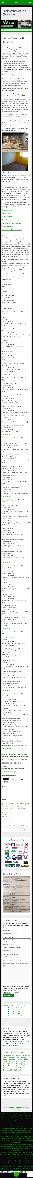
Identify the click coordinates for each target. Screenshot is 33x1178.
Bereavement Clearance (11, 1062)
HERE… (16, 90)
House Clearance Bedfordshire (19, 1116)
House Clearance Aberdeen (11, 1114)
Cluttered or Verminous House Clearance (13, 1160)
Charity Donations (17, 1070)
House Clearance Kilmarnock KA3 (12, 1009)
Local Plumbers (7, 226)
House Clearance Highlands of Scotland (14, 825)
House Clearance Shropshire (9, 1152)
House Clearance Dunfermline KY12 (13, 1016)
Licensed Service (15, 1064)
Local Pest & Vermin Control (12, 230)
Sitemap (2, 1166)
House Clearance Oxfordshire (19, 1146)
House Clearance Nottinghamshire (11, 1144)
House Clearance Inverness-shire (9, 1136)
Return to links (7, 374)
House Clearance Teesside (14, 1154)
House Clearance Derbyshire (17, 1122)
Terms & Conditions (17, 1166)
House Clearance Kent (26, 1136)
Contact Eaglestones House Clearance (14, 754)
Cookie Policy (24, 1168)
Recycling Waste (23, 1060)
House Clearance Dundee (17, 1126)
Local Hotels (6, 213)
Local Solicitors (7, 210)
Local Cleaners (7, 216)
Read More (14, 1045)
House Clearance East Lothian (10, 1128)
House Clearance (9, 1066)
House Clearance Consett (22, 830)
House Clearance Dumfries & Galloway (22, 1124)
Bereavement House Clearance (21, 1158)
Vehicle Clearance (9, 1060)
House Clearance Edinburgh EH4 (12, 1014)
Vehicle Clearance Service (22, 1162)
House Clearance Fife (20, 1130)
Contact (8, 1166)
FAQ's (7, 1168)
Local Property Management (11, 220)
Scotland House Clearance (12, 1056)
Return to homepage (9, 772)
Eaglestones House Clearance (14, 12)
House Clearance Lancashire (14, 1140)
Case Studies (20, 1058)
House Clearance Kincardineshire (11, 1138)
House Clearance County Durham (11, 1120)
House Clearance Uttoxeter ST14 (12, 1012)
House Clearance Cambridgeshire (22, 1118)
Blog (23, 1064)
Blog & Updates (14, 1168)
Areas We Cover (18, 1170)
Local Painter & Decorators (11, 223)
